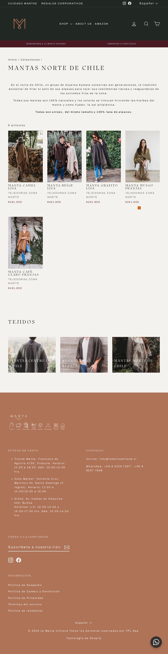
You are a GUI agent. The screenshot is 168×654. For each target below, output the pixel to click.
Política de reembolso (25, 610)
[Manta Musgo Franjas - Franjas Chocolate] (139, 208)
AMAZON (101, 23)
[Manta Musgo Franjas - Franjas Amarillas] (134, 208)
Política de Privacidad (25, 598)
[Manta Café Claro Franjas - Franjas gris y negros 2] (16, 294)
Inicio (12, 59)
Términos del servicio (25, 604)
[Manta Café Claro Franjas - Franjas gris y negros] (11, 294)
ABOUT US (83, 23)
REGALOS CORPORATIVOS (62, 3)
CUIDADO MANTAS (22, 3)
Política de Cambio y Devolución (34, 591)
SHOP (64, 23)
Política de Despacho (25, 585)
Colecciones (30, 59)
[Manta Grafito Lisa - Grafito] (89, 208)
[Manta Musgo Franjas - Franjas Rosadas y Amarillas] (128, 208)
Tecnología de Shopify (83, 638)
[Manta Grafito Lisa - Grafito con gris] (94, 208)
